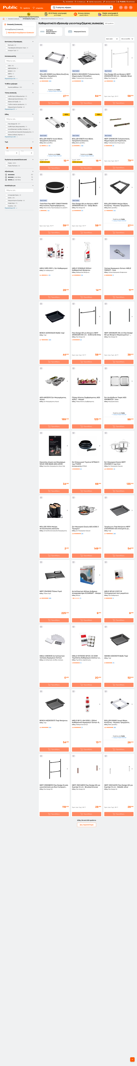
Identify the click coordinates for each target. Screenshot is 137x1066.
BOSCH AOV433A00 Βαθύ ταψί (52, 333)
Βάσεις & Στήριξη (13, 101)
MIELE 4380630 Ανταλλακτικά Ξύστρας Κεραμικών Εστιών (52, 657)
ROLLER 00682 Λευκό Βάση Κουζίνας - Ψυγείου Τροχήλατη (116, 721)
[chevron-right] (67, 58)
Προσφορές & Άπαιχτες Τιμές (17, 47)
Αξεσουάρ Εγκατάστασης (15, 99)
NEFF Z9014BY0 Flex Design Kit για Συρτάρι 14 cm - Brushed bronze (86, 786)
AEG (9, 65)
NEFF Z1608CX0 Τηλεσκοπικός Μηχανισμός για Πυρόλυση (116, 140)
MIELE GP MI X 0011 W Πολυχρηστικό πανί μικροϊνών (116, 592)
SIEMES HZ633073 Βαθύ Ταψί (116, 656)
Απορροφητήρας (13, 195)
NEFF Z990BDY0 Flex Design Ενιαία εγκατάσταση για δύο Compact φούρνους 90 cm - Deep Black (54, 786)
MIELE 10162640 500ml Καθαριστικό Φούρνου (81, 269)
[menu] (21, 8)
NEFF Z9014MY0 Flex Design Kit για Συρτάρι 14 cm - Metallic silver (118, 786)
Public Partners (12, 165)
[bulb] (33, 8)
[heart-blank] (121, 7)
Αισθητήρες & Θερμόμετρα (16, 96)
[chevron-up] (132, 1059)
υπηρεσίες (39, 8)
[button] (127, 2)
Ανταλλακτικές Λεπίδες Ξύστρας (18, 129)
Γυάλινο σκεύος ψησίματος (16, 104)
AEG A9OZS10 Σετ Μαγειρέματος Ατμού (53, 398)
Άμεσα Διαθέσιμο (13, 87)
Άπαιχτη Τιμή (12, 50)
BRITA (10, 73)
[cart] (131, 7)
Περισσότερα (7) (10, 109)
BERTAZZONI (12, 68)
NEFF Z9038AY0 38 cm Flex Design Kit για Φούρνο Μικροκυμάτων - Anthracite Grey (118, 334)
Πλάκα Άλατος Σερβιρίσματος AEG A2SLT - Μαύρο (86, 398)
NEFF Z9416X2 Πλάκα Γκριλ (51, 591)
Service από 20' (110, 1)
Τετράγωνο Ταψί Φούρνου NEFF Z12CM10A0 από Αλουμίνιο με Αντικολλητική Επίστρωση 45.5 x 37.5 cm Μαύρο (117, 528)
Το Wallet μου (81, 1)
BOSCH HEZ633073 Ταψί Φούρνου (53, 720)
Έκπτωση (11, 45)
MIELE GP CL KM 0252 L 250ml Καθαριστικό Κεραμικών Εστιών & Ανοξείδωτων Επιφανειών (85, 722)
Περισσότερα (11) (10, 208)
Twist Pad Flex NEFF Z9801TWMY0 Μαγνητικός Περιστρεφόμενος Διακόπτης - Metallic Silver (53, 205)
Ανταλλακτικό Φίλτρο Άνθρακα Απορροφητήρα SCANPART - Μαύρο (86, 592)
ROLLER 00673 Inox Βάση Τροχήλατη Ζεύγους (82, 140)
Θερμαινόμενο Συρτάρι (15, 107)
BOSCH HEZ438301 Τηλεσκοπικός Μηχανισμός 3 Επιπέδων (86, 75)
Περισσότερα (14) (10, 78)
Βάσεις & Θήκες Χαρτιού (15, 134)
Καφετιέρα (11, 203)
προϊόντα (26, 8)
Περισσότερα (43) (10, 136)
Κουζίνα (10, 206)
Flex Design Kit (12, 123)
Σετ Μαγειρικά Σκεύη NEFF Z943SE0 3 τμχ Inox (115, 463)
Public (10, 163)
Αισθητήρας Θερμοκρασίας (16, 126)
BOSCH (10, 71)
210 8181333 (69, 1)
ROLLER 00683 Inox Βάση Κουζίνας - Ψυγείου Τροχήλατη (54, 75)
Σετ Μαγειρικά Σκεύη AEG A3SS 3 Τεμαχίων (85, 527)
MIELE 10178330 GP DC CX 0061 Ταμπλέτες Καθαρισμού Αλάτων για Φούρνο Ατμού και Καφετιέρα (86, 657)
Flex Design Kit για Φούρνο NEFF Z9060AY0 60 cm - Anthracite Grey (86, 334)
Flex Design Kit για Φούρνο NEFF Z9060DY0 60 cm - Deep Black (85, 204)
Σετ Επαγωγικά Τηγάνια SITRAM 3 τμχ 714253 (85, 463)
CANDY (10, 76)
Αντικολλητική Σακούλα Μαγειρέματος (19, 132)
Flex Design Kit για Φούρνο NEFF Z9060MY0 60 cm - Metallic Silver (118, 75)
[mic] (111, 7)
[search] (54, 7)
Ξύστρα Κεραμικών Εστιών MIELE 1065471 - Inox (117, 269)
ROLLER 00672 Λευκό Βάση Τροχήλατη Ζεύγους (51, 140)
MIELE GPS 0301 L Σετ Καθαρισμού (53, 268)
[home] (10, 9)
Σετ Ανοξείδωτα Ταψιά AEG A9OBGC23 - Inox (115, 398)
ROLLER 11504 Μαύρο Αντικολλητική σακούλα (49, 527)
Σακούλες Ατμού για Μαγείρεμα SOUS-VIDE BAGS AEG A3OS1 (52, 463)
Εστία (9, 197)
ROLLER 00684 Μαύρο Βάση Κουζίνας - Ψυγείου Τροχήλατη (116, 204)
